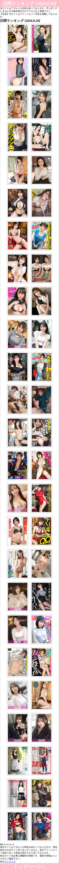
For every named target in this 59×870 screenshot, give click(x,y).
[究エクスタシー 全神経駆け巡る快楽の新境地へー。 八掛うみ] (41, 152)
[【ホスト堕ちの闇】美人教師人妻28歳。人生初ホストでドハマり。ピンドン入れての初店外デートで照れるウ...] (17, 546)
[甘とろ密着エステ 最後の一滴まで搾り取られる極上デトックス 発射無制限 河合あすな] (17, 283)
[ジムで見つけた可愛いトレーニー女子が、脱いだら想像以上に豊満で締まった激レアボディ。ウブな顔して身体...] (41, 480)
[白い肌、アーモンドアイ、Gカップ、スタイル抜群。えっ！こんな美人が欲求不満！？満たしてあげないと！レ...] (17, 349)
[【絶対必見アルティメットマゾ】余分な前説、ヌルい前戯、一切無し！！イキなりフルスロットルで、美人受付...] (41, 546)
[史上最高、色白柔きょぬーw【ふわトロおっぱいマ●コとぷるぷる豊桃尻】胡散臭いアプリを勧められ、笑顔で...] (41, 251)
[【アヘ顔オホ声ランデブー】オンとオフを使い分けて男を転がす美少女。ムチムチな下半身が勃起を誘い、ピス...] (41, 808)
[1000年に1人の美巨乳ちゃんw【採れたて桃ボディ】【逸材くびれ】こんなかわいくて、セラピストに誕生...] (41, 677)
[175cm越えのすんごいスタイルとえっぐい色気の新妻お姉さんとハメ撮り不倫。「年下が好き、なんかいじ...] (17, 841)
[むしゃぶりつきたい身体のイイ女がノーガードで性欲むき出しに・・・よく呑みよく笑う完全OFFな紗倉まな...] (41, 415)
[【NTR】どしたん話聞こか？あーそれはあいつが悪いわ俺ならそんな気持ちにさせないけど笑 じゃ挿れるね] (41, 218)
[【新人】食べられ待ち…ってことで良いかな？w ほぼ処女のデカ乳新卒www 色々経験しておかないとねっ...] (17, 152)
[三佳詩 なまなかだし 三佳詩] (17, 251)
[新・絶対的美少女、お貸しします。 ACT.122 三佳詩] (17, 808)
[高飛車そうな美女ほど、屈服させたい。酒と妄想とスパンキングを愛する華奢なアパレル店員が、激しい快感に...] (41, 316)
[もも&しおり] (41, 283)
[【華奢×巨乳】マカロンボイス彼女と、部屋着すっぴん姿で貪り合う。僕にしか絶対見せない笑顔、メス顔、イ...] (17, 677)
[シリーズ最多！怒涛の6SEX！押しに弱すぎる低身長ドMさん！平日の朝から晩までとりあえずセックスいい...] (17, 316)
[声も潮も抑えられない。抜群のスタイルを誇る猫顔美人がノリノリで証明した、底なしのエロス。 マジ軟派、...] (17, 513)
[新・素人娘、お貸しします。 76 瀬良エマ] (41, 776)
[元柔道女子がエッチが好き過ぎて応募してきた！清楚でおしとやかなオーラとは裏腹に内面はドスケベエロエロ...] (41, 185)
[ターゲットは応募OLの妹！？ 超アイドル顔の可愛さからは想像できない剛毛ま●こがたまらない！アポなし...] (41, 644)
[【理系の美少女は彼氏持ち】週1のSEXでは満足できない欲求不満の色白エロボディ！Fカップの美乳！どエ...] (41, 579)
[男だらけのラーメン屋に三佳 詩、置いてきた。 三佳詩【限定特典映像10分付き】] (41, 513)
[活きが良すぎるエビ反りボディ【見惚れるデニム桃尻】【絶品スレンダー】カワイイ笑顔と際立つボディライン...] (41, 382)
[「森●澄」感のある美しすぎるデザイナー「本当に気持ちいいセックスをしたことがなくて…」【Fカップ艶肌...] (17, 54)
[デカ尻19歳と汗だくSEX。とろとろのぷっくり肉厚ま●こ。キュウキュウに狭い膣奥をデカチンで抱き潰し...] (17, 86)
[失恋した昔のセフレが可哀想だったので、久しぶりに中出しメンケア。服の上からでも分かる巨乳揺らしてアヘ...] (41, 841)
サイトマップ (9, 861)
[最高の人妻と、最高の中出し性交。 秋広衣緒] (17, 776)
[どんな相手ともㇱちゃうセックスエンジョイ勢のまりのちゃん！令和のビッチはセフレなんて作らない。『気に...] (17, 710)
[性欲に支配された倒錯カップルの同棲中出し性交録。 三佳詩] (17, 185)
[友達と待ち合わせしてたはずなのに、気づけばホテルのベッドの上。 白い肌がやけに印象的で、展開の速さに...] (17, 644)
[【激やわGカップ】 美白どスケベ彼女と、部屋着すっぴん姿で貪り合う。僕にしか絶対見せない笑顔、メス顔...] (41, 447)
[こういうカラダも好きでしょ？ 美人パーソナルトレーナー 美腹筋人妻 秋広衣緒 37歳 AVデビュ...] (17, 579)
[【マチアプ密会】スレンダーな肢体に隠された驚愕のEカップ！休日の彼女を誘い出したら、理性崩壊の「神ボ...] (17, 743)
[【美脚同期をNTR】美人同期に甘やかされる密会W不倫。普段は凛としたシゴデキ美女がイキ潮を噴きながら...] (41, 612)
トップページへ (29, 866)
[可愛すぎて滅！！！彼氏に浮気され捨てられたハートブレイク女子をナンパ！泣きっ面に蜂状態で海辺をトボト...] (17, 612)
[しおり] (17, 415)
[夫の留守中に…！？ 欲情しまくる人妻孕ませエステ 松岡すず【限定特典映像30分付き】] (41, 710)
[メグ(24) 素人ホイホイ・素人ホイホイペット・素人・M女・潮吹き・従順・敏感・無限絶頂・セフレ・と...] (17, 119)
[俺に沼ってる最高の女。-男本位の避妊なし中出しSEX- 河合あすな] (17, 218)
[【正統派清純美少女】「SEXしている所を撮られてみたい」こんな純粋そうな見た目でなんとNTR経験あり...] (41, 349)
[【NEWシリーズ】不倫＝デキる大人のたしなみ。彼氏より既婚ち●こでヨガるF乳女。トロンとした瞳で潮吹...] (17, 382)
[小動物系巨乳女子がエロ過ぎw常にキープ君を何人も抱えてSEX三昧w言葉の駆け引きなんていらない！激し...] (41, 743)
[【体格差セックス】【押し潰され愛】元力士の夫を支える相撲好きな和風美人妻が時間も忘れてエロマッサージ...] (41, 54)
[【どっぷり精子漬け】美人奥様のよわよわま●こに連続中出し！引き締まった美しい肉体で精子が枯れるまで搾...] (41, 86)
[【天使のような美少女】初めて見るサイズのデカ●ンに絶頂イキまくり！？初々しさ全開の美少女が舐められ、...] (41, 119)
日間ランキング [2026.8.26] (29, 3)
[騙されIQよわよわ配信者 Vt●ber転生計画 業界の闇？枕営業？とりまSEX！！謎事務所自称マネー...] (17, 480)
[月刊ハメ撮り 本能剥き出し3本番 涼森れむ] (17, 447)
